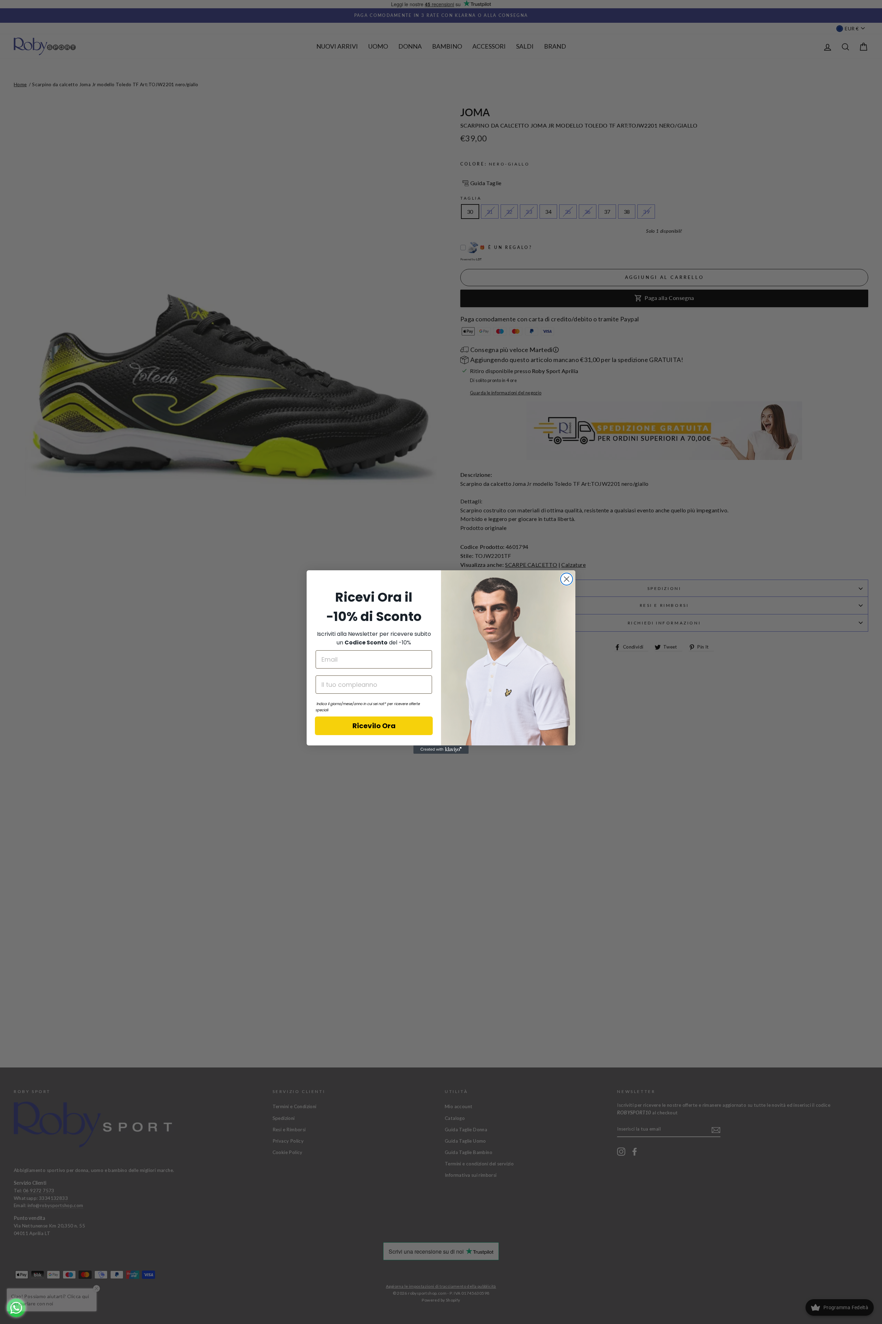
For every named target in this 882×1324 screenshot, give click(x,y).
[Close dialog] (567, 579)
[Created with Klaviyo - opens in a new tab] (441, 749)
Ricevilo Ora (374, 726)
